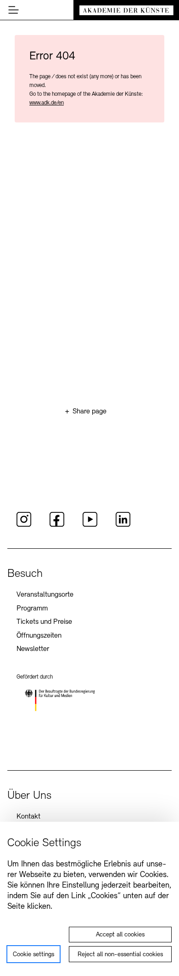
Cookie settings (33, 954)
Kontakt (28, 816)
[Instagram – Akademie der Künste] (24, 525)
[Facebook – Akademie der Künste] (57, 525)
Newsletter (33, 649)
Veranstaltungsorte (45, 594)
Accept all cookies (120, 934)
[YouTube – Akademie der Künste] (90, 525)
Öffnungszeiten (39, 635)
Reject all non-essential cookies (120, 954)
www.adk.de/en (46, 103)
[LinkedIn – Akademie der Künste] (123, 525)
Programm (32, 608)
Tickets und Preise (44, 622)
